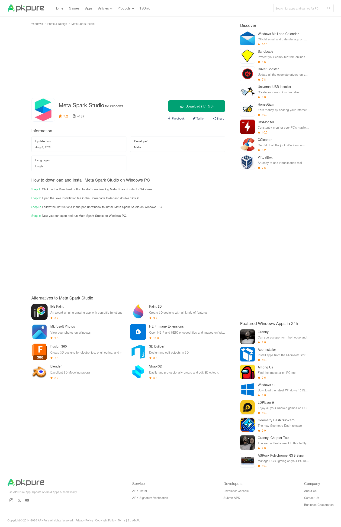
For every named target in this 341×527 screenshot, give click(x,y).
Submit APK (231, 497)
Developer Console (236, 490)
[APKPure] (25, 8)
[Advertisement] (128, 61)
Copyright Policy (105, 520)
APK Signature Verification (150, 497)
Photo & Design (57, 24)
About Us (310, 490)
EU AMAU (134, 520)
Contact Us (311, 497)
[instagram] (11, 500)
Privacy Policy (84, 520)
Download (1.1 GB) (200, 106)
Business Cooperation (319, 504)
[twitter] (19, 500)
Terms (121, 520)
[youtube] (27, 500)
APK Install (140, 490)
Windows (37, 24)
